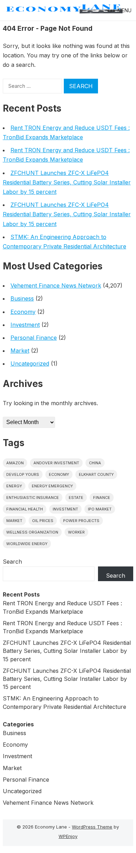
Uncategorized (29, 363)
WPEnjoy (68, 836)
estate (76, 497)
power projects (81, 520)
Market (19, 350)
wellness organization (32, 532)
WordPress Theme (92, 827)
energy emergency (52, 486)
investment (65, 509)
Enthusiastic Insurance (32, 497)
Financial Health (24, 509)
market (14, 520)
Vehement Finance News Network (55, 285)
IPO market (100, 509)
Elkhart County (96, 474)
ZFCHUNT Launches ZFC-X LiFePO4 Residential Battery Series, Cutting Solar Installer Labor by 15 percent (67, 182)
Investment (25, 324)
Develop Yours (22, 474)
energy (14, 486)
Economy (23, 311)
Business (22, 298)
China (95, 462)
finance (101, 497)
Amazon (15, 462)
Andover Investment (56, 462)
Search (12, 561)
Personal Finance (33, 337)
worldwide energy (26, 543)
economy (59, 474)
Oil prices (42, 520)
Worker (76, 532)
